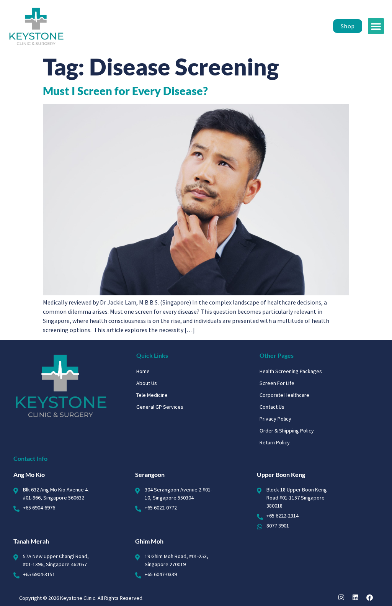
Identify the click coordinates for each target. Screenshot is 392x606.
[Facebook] (369, 597)
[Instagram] (341, 597)
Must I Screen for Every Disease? (125, 90)
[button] (376, 26)
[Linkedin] (355, 597)
